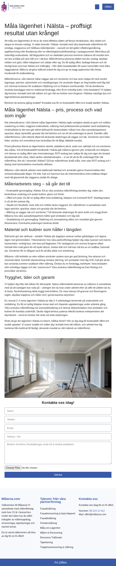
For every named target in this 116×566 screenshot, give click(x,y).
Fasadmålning (48, 508)
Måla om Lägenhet (50, 528)
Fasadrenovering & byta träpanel (57, 513)
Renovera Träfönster (51, 537)
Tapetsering (46, 542)
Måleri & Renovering (51, 532)
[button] (97, 6)
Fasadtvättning (48, 518)
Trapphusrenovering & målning (56, 547)
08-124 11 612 (97, 510)
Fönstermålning (48, 523)
